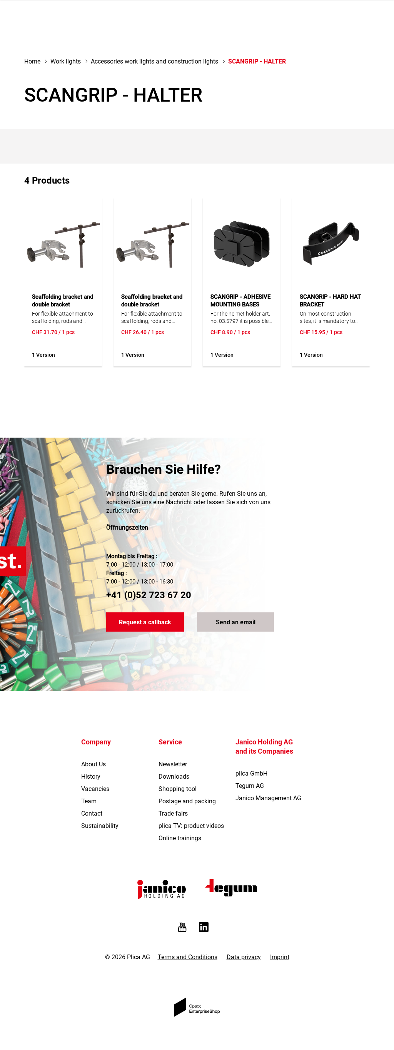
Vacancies (95, 789)
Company (96, 742)
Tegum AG (249, 785)
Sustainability (100, 825)
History (90, 776)
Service (170, 742)
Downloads (174, 776)
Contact (91, 813)
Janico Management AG (268, 798)
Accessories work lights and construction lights (154, 61)
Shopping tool (178, 789)
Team (89, 801)
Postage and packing (187, 801)
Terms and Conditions (187, 957)
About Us (93, 764)
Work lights (65, 61)
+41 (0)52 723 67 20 (148, 595)
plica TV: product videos (191, 825)
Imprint (279, 957)
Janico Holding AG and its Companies (264, 746)
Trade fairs (173, 813)
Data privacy (244, 957)
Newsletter (173, 764)
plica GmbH (251, 773)
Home (32, 61)
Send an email (235, 622)
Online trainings (180, 838)
